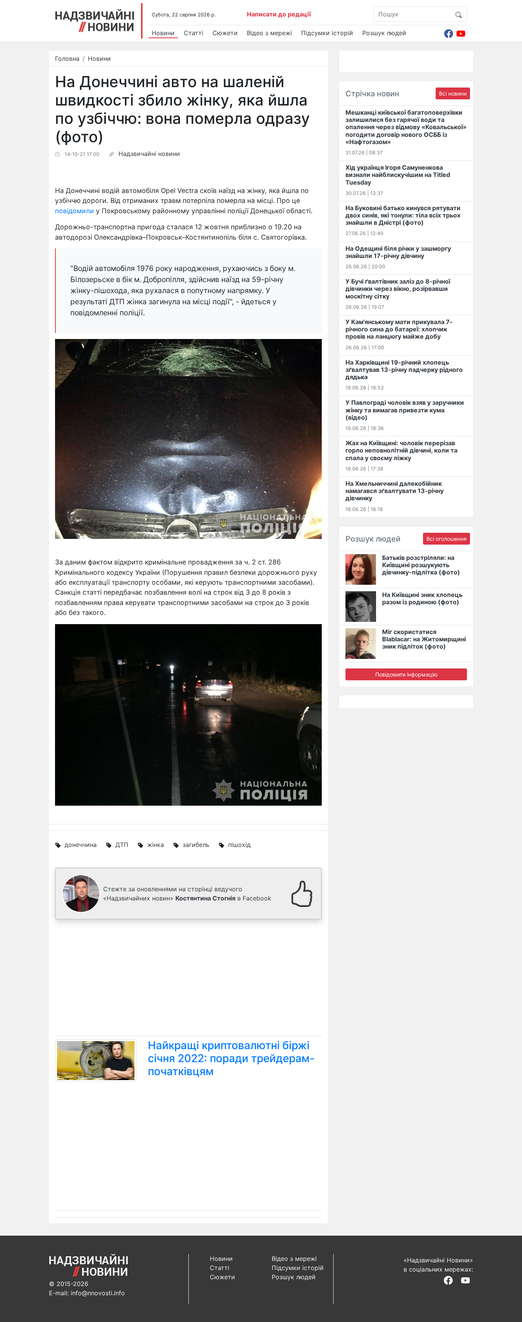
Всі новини (453, 93)
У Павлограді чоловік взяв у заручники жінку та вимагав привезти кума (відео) (404, 410)
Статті (193, 33)
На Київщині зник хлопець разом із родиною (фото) (422, 598)
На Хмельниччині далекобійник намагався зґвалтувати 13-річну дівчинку (394, 491)
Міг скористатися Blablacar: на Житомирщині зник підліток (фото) (424, 639)
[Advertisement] (188, 979)
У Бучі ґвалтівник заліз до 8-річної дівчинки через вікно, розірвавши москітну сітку (397, 288)
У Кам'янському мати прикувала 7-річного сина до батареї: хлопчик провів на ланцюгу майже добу (399, 329)
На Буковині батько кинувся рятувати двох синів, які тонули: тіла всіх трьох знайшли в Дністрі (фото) (402, 215)
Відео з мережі (269, 33)
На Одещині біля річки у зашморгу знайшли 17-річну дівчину (398, 252)
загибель (196, 844)
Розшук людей (384, 33)
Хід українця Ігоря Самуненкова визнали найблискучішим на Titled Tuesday (397, 175)
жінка (155, 844)
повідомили (74, 211)
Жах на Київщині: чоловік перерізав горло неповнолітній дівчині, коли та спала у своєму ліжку (401, 450)
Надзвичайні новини (149, 153)
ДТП (121, 844)
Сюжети (225, 33)
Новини (163, 33)
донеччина (81, 844)
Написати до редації (279, 14)
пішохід (239, 844)
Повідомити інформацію (406, 674)
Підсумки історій (327, 33)
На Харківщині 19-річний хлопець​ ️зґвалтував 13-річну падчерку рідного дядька (404, 369)
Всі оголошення (446, 538)
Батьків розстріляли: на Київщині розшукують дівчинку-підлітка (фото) (421, 565)
